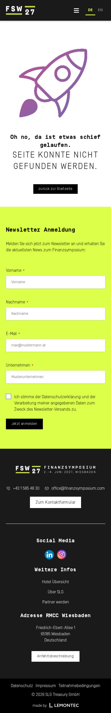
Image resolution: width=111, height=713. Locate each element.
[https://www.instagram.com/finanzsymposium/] (62, 554)
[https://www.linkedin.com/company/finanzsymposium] (49, 554)
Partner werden (55, 602)
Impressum (46, 685)
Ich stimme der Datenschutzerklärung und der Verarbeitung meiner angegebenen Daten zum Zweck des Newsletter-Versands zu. (55, 403)
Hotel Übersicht (55, 582)
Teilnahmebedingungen (79, 685)
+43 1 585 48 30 (26, 488)
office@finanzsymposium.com (78, 488)
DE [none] (90, 9)
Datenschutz (22, 685)
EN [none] (100, 9)
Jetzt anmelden (24, 424)
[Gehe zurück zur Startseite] (40, 10)
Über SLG (56, 592)
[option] (100, 10)
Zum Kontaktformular (56, 502)
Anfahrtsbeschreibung (55, 656)
